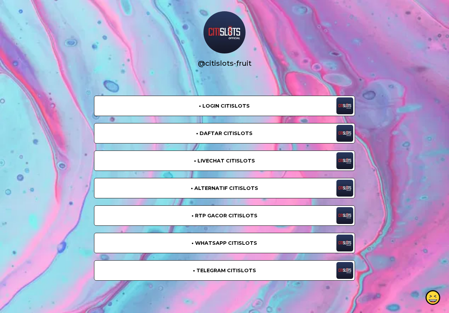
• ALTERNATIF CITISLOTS (224, 188)
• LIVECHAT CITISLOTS (224, 161)
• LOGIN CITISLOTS (224, 106)
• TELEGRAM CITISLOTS (224, 270)
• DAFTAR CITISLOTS (224, 133)
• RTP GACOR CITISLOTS (224, 215)
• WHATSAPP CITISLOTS (224, 243)
